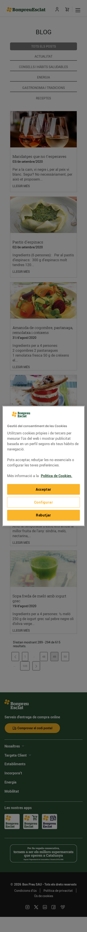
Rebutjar (43, 515)
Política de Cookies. (56, 475)
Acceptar (43, 489)
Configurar (43, 502)
